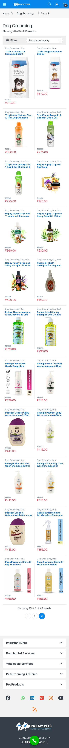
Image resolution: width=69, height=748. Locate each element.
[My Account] (57, 4)
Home (6, 13)
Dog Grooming (25, 13)
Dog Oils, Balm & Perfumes (49, 162)
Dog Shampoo (15, 49)
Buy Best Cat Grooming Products (49, 113)
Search (49, 4)
